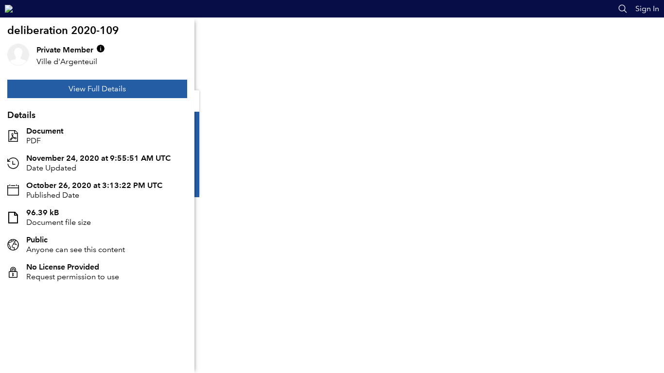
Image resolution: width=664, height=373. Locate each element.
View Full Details (97, 88)
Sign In (647, 8)
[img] (100, 48)
